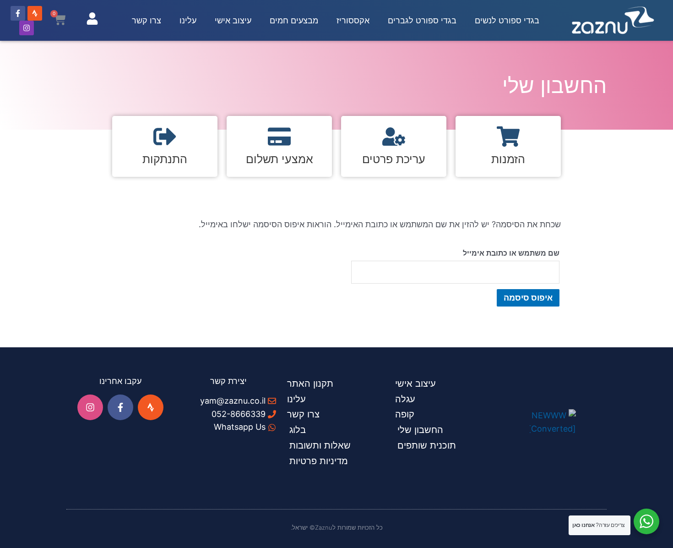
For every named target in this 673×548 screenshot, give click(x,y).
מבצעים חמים (294, 20)
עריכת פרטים (393, 159)
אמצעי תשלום (279, 159)
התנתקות (164, 159)
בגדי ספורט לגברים (422, 20)
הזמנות (508, 159)
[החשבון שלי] (92, 18)
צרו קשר (146, 20)
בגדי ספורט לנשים (507, 20)
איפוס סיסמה (528, 297)
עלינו (187, 20)
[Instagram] (26, 28)
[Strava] (34, 13)
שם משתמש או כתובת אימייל (511, 253)
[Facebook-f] (18, 13)
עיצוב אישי (233, 20)
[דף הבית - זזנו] (613, 20)
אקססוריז (352, 20)
